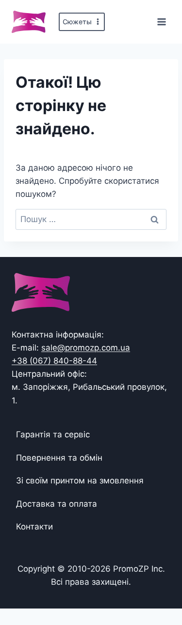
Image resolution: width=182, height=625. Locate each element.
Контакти (34, 526)
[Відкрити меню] (161, 21)
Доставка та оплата (56, 504)
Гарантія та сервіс (53, 434)
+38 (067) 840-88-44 (54, 361)
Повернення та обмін (59, 458)
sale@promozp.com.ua (85, 348)
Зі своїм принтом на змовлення (80, 480)
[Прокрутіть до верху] (158, 587)
